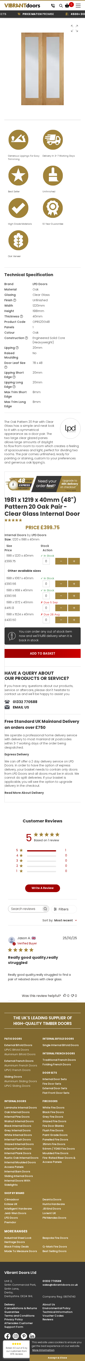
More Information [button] (43, 1350)
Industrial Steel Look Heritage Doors (17, 1240)
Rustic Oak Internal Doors (21, 1158)
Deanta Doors (51, 1199)
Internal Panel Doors (17, 1149)
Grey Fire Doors (52, 1117)
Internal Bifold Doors (58, 1038)
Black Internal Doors (17, 1126)
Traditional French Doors (59, 1060)
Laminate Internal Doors (20, 1108)
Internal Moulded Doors (20, 1162)
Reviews (47, 1319)
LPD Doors (40, 284)
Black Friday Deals (16, 1247)
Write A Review (43, 888)
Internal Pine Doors (17, 1117)
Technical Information (57, 1312)
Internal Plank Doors (17, 1153)
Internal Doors (15, 535)
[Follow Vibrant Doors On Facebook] (8, 1338)
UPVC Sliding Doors (17, 1086)
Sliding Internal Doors (18, 1176)
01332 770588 (25, 701)
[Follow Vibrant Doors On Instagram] (17, 1338)
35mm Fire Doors (53, 1144)
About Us (48, 1304)
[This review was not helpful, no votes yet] (72, 995)
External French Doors (18, 1061)
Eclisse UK (10, 1204)
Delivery (9, 1304)
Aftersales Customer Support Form (18, 1325)
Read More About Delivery (24, 793)
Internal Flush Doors (17, 1139)
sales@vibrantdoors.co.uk (60, 1285)
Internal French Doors (58, 1053)
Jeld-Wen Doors (15, 1213)
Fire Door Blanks (53, 1126)
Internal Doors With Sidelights (17, 1183)
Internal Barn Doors (17, 1171)
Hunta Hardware (53, 1204)
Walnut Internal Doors (19, 1121)
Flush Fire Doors (52, 1130)
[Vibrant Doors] (26, 5)
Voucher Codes (53, 1316)
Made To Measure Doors (20, 1251)
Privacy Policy (13, 1319)
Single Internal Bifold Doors (60, 1045)
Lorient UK (49, 1213)
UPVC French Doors (17, 1070)
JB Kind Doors (51, 1209)
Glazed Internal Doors (19, 1144)
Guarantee (11, 1312)
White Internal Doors (18, 1135)
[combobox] (59, 920)
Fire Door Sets (51, 1084)
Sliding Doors (13, 1077)
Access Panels (14, 1167)
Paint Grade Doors (54, 1135)
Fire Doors (50, 1101)
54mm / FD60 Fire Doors (58, 1149)
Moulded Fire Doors (55, 1153)
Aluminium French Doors (20, 1065)
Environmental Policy (56, 1308)
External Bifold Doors (18, 1045)
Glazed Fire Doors (54, 1121)
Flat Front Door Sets (55, 1093)
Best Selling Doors (54, 1251)
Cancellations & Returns (20, 1308)
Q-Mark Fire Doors (54, 1247)
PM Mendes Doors (54, 1218)
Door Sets (49, 1072)
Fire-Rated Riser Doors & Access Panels (58, 1160)
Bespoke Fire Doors (55, 1238)
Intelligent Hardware (18, 1209)
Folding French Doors (56, 1064)
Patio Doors (13, 1038)
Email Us (21, 707)
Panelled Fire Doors (55, 1139)
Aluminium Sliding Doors (20, 1081)
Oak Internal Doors (17, 1112)
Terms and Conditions (19, 1316)
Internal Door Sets (54, 1079)
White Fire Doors (53, 1108)
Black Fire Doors (53, 1112)
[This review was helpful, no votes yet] (64, 995)
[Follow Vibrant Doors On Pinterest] (25, 1338)
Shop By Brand (14, 1193)
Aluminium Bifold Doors (19, 1054)
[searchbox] (24, 908)
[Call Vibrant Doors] (53, 5)
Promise (34, 14)
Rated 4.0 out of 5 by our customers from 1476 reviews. (16, 1351)
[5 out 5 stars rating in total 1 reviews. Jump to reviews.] (14, 520)
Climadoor (11, 1199)
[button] (74, 28)
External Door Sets (54, 1088)
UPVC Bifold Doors (16, 1050)
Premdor (10, 1222)
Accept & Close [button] (57, 1357)
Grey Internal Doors (17, 1130)
